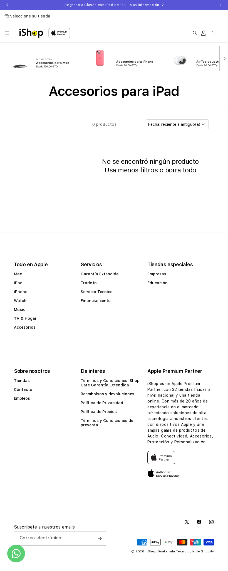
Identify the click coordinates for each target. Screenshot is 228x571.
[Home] (31, 33)
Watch (20, 300)
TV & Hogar (25, 318)
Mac (18, 274)
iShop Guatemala (161, 551)
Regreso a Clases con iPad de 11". (112, 5)
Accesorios (25, 327)
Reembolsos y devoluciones (107, 394)
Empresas (156, 274)
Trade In (89, 283)
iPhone (20, 292)
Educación (157, 283)
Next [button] (221, 5)
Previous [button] (7, 5)
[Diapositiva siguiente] (223, 58)
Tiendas (22, 380)
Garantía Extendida (100, 274)
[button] (6, 33)
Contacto (23, 389)
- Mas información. (143, 5)
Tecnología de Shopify (195, 551)
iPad (18, 283)
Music (19, 309)
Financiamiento (96, 300)
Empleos (22, 398)
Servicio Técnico (97, 292)
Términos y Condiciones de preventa (107, 422)
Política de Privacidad (102, 403)
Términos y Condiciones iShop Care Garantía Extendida (110, 382)
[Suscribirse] (99, 538)
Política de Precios (99, 411)
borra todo (180, 170)
